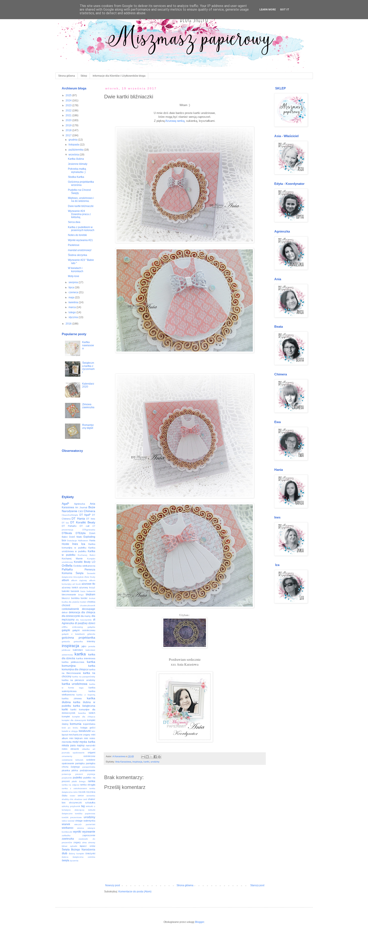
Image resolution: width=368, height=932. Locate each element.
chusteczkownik (87, 605)
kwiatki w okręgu (70, 731)
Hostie (65, 544)
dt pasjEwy (81, 623)
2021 (69, 115)
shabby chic (68, 799)
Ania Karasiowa (123, 761)
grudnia (73, 139)
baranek (75, 591)
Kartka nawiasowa (88, 345)
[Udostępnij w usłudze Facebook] (155, 757)
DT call (84, 526)
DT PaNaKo (69, 526)
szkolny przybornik (71, 806)
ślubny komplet (76, 853)
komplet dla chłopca (83, 716)
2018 (69, 130)
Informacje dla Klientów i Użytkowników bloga (119, 75)
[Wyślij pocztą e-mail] (143, 757)
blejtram (90, 594)
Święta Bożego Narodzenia (78, 849)
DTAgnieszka (88, 529)
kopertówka (89, 724)
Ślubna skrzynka (77, 255)
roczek (82, 792)
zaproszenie (88, 835)
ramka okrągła (87, 784)
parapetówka (88, 767)
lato (93, 731)
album (65, 580)
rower (72, 795)
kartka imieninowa (85, 658)
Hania (92, 540)
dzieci (91, 623)
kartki (146, 761)
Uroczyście (78, 577)
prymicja (91, 774)
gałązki (66, 630)
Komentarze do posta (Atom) (134, 891)
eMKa (65, 627)
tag (83, 806)
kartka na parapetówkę (83, 676)
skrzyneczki (75, 802)
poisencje (66, 774)
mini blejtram (76, 738)
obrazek (74, 749)
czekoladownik (70, 608)
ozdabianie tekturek (72, 760)
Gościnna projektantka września (81, 183)
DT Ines (90, 518)
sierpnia (74, 282)
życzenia (74, 860)
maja (72, 297)
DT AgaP (85, 514)
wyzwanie (88, 831)
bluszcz (66, 598)
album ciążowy (79, 580)
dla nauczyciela (84, 620)
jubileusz (66, 650)
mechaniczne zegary (79, 734)
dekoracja (74, 612)
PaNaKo (67, 569)
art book (76, 584)
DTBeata (67, 533)
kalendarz (78, 650)
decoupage (88, 608)
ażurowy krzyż (87, 587)
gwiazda (66, 641)
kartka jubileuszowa (73, 662)
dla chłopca (88, 612)
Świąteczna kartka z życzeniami (88, 367)
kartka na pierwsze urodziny (78, 680)
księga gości (87, 727)
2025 (69, 95)
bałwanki (91, 591)
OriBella (67, 565)
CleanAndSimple (70, 515)
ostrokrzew (89, 756)
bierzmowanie (69, 594)
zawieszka (68, 838)
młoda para (69, 745)
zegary (77, 842)
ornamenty (67, 756)
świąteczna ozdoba (84, 857)
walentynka (89, 820)
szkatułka (90, 802)
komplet (66, 716)
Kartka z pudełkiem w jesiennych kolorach (81, 229)
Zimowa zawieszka (88, 406)
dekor (65, 612)
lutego (72, 312)
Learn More (267, 9)
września (74, 154)
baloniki (65, 591)
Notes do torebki (77, 235)
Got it (284, 9)
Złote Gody (89, 577)
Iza (83, 544)
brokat (92, 598)
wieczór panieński (84, 824)
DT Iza (65, 522)
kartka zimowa (72, 698)
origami (91, 752)
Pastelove (73, 245)
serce (81, 795)
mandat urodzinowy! (79, 250)
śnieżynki (90, 853)
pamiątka (80, 763)
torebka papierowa (85, 813)
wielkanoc (67, 827)
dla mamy (86, 616)
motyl (75, 741)
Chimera (89, 511)
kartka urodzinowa (75, 683)
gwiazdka (78, 641)
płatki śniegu (79, 781)
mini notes (89, 738)
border (84, 598)
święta (65, 860)
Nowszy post (112, 885)
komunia (75, 723)
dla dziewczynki (71, 616)
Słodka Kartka (76, 176)
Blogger (199, 922)
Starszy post (257, 885)
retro (75, 792)
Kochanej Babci (86, 555)
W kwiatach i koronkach (75, 270)
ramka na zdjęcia (70, 785)
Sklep (83, 75)
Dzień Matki (75, 537)
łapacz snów (87, 846)
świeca (65, 857)
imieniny (91, 641)
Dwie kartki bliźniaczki (80, 206)
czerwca (74, 292)
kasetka (82, 713)
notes (65, 749)
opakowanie (79, 752)
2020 (69, 120)
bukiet (83, 602)
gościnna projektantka (78, 637)
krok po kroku (70, 728)
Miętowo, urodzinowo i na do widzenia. (81, 199)
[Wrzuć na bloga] (147, 757)
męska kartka (87, 741)
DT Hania (78, 518)
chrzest (66, 605)
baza (82, 591)
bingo (81, 594)
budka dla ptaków (71, 602)
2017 (69, 135)
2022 (69, 110)
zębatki (73, 846)
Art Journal (81, 507)
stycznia (74, 317)
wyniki (77, 831)
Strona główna (66, 75)
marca (72, 307)
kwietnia (74, 302)
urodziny (155, 761)
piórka (75, 770)
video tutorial (68, 821)
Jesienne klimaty (77, 163)
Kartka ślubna (76, 158)
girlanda (91, 634)
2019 (69, 125)
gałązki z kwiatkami (73, 634)
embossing (77, 627)
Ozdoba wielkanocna (84, 565)
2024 (69, 100)
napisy (81, 745)
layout (65, 734)
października (76, 149)
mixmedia (67, 742)
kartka (80, 654)
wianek (66, 824)
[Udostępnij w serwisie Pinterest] (159, 757)
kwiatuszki (85, 731)
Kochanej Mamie (72, 558)
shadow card (80, 799)
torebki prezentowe (72, 817)
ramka (91, 781)
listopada (74, 144)
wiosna (80, 828)
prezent (79, 774)
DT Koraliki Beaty (82, 522)
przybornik (67, 778)
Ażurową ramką (174, 120)
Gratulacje (72, 540)
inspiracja (137, 761)
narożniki (90, 745)
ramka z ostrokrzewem (74, 788)
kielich (92, 713)
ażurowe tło (88, 583)
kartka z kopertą (85, 695)
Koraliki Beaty (82, 561)
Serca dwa (74, 222)
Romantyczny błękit (88, 426)
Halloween (83, 540)
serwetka (90, 795)
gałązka (91, 627)
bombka (75, 598)
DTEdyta (81, 533)
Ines (75, 544)
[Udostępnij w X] (151, 757)
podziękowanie (87, 770)
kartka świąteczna (84, 705)
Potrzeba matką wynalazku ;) (77, 170)
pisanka (66, 770)
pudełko (77, 777)
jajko (84, 646)
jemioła (91, 646)
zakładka (66, 835)
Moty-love (73, 276)
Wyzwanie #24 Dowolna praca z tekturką (79, 214)
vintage (79, 820)
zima (84, 842)
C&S (80, 511)
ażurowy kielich (70, 587)
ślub (64, 853)
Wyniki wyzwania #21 (80, 240)
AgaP (65, 503)
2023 (69, 105)
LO (93, 561)
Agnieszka (79, 504)
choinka (91, 601)
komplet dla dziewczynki (74, 720)
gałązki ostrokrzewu (83, 630)
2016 (69, 323)
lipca (72, 287)
